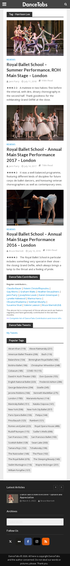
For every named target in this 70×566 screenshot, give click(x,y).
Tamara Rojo (17, 448)
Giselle (43, 387)
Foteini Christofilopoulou (36, 288)
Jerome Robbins (19, 393)
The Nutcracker (18, 453)
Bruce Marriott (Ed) (51, 305)
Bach (47, 354)
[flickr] (19, 541)
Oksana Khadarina (16, 301)
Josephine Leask (28, 295)
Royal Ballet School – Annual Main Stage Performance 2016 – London (34, 239)
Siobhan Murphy (37, 301)
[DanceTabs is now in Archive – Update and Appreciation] (12, 498)
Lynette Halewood (16, 298)
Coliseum (15, 370)
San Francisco (17, 437)
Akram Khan (16, 348)
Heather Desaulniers (48, 291)
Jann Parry (14, 81)
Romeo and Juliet (19, 426)
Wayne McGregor (47, 464)
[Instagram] (37, 541)
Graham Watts (28, 291)
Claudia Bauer (14, 288)
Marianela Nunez (38, 398)
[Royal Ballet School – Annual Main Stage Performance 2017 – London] (35, 122)
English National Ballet (22, 381)
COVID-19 (34, 370)
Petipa (41, 415)
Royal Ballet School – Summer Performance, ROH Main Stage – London (34, 70)
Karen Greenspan (48, 295)
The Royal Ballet (19, 459)
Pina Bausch (17, 420)
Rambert (37, 420)
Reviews (11, 60)
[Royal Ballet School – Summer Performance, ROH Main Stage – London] (35, 37)
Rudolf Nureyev (18, 431)
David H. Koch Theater (22, 376)
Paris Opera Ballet (20, 415)
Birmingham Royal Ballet (43, 359)
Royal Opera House (47, 426)
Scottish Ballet (18, 442)
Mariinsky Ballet (18, 404)
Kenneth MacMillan (46, 393)
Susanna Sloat (14, 305)
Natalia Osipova (43, 404)
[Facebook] (28, 541)
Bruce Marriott (16, 251)
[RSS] (45, 541)
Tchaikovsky (38, 448)
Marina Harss (35, 298)
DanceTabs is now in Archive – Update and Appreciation (41, 496)
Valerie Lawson (32, 305)
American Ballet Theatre (23, 354)
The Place (40, 453)
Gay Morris (12, 291)
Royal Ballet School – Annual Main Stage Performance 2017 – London (34, 155)
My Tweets (12, 332)
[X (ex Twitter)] (10, 541)
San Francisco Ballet (43, 437)
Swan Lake (40, 442)
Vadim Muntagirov (20, 464)
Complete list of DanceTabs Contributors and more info (35, 318)
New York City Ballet (39, 409)
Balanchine (16, 359)
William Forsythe (19, 470)
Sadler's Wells (42, 431)
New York (15, 409)
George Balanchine (20, 387)
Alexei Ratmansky (40, 348)
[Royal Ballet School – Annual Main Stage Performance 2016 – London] (35, 207)
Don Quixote (49, 376)
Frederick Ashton (51, 381)
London (15, 398)
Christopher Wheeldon (45, 365)
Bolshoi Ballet (17, 365)
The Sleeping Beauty (46, 459)
